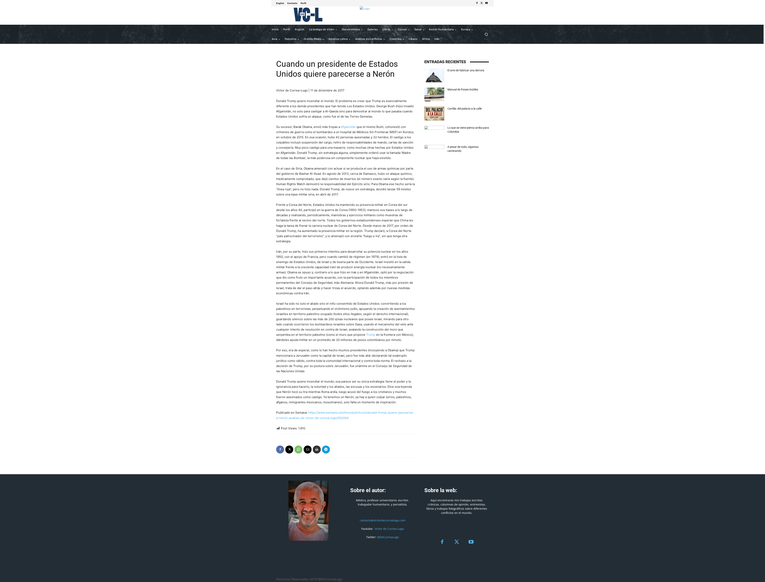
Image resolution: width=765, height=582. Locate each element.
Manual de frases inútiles (462, 89)
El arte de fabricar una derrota (465, 70)
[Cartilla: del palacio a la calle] (434, 114)
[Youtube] (486, 3)
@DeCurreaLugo (388, 537)
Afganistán (348, 127)
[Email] (308, 449)
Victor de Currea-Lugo (389, 529)
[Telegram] (326, 449)
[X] (481, 3)
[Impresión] (317, 449)
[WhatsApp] (298, 449)
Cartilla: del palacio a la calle (464, 108)
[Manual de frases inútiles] (434, 94)
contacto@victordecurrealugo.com (382, 520)
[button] (486, 34)
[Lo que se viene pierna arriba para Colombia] (434, 133)
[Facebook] (477, 3)
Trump (370, 335)
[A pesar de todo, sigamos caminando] (434, 152)
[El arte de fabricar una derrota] (434, 75)
